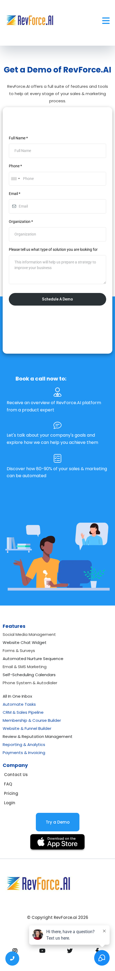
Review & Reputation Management (37, 736)
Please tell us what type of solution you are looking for (53, 249)
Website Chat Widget (25, 642)
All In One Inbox (17, 696)
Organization (21, 221)
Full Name (18, 138)
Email (14, 193)
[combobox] (15, 178)
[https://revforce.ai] (30, 21)
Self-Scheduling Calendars (29, 674)
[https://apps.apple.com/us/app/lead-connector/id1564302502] (57, 843)
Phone (15, 166)
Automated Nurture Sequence (33, 658)
